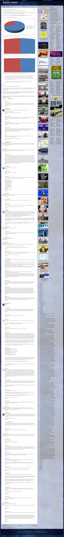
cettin (5, 242)
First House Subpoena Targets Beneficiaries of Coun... (47, 393)
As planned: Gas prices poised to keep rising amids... (47, 456)
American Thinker (52, 28)
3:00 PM (6, 300)
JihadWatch (57, 87)
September (42, 304)
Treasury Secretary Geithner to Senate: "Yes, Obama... (47, 376)
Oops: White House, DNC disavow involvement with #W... (48, 360)
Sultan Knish (57, 44)
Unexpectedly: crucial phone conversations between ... (47, 439)
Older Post (34, 525)
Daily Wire (57, 28)
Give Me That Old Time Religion (44, 438)
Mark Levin (51, 43)
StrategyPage (51, 124)
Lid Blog (57, 36)
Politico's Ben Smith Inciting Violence (45, 433)
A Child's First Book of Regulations (54, 21)
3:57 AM (6, 132)
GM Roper (6, 296)
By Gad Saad (43, 21)
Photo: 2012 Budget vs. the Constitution (45, 399)
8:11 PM (6, 484)
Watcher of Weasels (58, 134)
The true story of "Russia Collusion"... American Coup (43, 30)
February (41, 312)
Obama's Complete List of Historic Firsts (55, 18)
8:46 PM (6, 106)
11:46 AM (6, 410)
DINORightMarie (7, 142)
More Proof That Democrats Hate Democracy (46, 329)
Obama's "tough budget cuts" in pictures (45, 440)
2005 (40, 467)
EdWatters (6, 237)
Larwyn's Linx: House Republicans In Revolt (46, 431)
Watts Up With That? (58, 126)
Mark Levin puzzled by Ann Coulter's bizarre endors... (47, 366)
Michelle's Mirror (52, 89)
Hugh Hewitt (51, 41)
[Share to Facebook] (10, 98)
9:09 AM (6, 196)
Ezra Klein (57, 84)
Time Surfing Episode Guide (53, 8)
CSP (50, 121)
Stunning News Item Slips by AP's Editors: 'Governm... (47, 325)
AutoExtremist (52, 138)
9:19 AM (6, 398)
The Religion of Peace (52, 126)
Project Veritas (52, 62)
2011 (40, 300)
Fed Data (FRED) (58, 62)
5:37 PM (6, 520)
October (41, 303)
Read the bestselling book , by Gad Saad (44, 39)
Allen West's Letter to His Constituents (45, 378)
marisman (6, 406)
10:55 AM (6, 234)
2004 (40, 468)
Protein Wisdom (58, 40)
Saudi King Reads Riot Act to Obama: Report (46, 430)
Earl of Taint (51, 84)
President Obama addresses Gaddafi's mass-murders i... (47, 352)
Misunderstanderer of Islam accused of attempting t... (47, 337)
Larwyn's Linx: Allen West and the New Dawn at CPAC (47, 407)
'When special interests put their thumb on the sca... (47, 417)
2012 (40, 299)
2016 (40, 294)
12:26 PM (6, 419)
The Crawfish (7, 166)
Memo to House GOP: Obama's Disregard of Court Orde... (48, 455)
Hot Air (19, 96)
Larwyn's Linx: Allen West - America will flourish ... (47, 414)
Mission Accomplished (43, 328)
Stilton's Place (52, 91)
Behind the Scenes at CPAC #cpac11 (45, 426)
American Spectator (52, 27)
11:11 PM (6, 450)
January (41, 460)
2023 (40, 286)
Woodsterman (52, 93)
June (41, 308)
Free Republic (52, 36)
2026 (40, 283)
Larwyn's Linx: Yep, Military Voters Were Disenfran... (47, 418)
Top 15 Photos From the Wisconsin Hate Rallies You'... (47, 384)
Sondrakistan (57, 132)
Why (5, 433)
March (41, 311)
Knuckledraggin (52, 88)
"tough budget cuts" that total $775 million (19, 15)
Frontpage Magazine (52, 37)
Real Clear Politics (58, 93)
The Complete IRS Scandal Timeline (54, 19)
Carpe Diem (57, 59)
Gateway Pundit (52, 38)
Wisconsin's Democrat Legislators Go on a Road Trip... (47, 385)
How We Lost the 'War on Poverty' (54, 20)
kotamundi (6, 210)
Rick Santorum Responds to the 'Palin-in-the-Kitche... (47, 425)
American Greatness (52, 26)
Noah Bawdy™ (7, 303)
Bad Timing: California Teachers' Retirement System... (47, 342)
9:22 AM (6, 201)
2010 (40, 461)
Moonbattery (32, 96)
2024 (40, 285)
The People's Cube (52, 92)
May (41, 309)
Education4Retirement (59, 140)
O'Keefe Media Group (52, 61)
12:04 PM (6, 494)
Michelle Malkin (15, 96)
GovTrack (51, 59)
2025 (40, 284)
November (41, 302)
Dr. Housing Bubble (58, 61)
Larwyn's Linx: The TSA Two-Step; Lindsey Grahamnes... (47, 441)
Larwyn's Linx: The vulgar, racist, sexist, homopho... (47, 327)
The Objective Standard (59, 45)
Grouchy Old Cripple (52, 86)
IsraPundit (51, 122)
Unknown (6, 193)
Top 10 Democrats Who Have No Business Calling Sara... (48, 449)
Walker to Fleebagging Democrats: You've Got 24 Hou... (47, 313)
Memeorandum (7, 96)
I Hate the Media (58, 86)
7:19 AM (6, 151)
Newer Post (4, 525)
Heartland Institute (58, 121)
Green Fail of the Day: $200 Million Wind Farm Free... (47, 394)
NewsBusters (58, 92)
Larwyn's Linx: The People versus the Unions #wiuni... (47, 369)
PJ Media (51, 45)
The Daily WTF (52, 140)
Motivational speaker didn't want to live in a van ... (47, 367)
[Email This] (7, 98)
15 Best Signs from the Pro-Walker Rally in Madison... (47, 361)
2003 (40, 469)
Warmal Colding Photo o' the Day (44, 447)
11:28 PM (6, 119)
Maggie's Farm (52, 135)
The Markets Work (58, 46)
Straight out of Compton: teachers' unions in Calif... (47, 391)
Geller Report (51, 39)
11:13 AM (6, 248)
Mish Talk (57, 63)
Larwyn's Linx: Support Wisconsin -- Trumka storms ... (47, 383)
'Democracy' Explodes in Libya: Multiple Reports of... (47, 358)
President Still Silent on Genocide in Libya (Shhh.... (47, 359)
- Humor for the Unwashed (55, 23)
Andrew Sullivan (58, 83)
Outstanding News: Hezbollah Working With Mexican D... (48, 353)
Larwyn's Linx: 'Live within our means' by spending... (47, 402)
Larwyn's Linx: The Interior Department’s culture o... (47, 457)
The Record (51, 125)
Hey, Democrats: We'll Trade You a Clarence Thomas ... (47, 432)
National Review (52, 44)
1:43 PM (6, 284)
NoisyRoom (57, 38)
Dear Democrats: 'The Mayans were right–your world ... (47, 448)
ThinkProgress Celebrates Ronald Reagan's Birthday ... (47, 450)
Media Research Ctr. (58, 89)
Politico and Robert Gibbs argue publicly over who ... (47, 422)
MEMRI (57, 91)
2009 (40, 462)
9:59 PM (6, 316)
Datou (5, 368)
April (41, 310)
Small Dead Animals (23, 96)
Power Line (51, 46)
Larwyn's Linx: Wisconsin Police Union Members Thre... (47, 321)
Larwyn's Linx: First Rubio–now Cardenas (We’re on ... (47, 423)
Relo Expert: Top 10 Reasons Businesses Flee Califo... (47, 408)
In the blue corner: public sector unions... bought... (47, 336)
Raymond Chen (52, 139)
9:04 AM (6, 190)
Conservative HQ (58, 27)
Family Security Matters (53, 134)
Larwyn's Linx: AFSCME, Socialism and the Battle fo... (47, 335)
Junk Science (58, 123)
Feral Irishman (52, 85)
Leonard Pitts (57, 88)
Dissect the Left (52, 133)
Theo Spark (57, 133)
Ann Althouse (57, 25)
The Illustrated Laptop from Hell (54, 10)
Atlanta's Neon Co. (58, 138)
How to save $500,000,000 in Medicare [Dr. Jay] (46, 442)
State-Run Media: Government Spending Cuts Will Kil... (47, 326)
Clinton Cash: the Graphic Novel (47, 0)
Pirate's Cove (58, 39)
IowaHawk (51, 87)
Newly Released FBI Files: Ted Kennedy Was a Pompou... (48, 320)
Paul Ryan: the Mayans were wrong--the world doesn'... (47, 400)
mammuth (39, 531)
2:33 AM (6, 365)
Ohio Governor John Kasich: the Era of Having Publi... (47, 410)
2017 (40, 293)
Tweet (34, 9)
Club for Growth (58, 60)
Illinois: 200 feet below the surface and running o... (47, 368)
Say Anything (57, 42)
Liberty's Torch (58, 35)
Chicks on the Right (58, 26)
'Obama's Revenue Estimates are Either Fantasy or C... (47, 392)
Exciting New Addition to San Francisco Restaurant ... (47, 434)
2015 (40, 295)
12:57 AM (6, 329)
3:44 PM (6, 305)
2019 (40, 291)
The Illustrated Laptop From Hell (4, 0)
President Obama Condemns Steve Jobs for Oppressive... (48, 374)
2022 (40, 287)
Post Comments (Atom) (9, 527)
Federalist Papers (58, 85)
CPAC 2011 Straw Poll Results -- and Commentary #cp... (47, 415)
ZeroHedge (57, 64)
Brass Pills (51, 58)
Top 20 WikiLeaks (24, 0)
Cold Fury (51, 132)
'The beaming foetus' (43, 317)
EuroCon (51, 35)
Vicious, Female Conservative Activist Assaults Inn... (47, 343)
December (41, 301)
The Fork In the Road (43, 334)
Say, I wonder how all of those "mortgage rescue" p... (47, 406)
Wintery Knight (58, 135)
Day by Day (51, 83)
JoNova (57, 122)
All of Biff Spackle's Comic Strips (44, 278)
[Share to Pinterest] (11, 98)
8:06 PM (6, 470)
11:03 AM (6, 239)
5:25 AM (6, 139)
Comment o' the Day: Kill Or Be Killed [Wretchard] (47, 382)
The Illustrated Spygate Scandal (54, 9)
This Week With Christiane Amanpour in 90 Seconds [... (47, 318)
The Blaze (28, 96)
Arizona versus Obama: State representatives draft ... (47, 416)
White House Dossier (52, 64)
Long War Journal (52, 123)
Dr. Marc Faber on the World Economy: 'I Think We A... (47, 319)
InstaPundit (51, 42)
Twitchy (51, 63)
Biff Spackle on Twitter (59, 139)
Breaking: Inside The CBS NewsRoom (45, 377)
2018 (40, 292)
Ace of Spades (52, 25)
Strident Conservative (59, 43)
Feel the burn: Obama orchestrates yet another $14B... (47, 344)
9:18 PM (6, 113)
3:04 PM (6, 436)
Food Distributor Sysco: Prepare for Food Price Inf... (47, 409)
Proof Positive (52, 90)
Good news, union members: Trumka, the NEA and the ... (48, 345)
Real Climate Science (58, 125)
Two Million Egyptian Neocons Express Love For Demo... (48, 350)
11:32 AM (6, 255)
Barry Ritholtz (58, 58)
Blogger (45, 531)
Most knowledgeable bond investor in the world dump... (47, 401)
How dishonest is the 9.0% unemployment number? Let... (48, 458)
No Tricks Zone (58, 124)
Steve (5, 319)
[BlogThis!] (8, 98)
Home (20, 525)
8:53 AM (6, 173)
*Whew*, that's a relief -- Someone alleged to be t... (47, 424)
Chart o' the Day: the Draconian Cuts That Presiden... (47, 390)
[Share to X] (9, 98)
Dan (5, 148)
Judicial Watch (52, 60)
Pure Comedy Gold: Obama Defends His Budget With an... (48, 398)
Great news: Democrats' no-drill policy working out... (47, 351)
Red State (57, 41)
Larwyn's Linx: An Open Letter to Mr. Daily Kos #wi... (47, 375)
